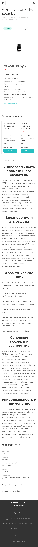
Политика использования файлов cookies (20, 523)
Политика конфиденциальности (21, 518)
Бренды (14, 502)
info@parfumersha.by (20, 513)
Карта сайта (19, 506)
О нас (24, 502)
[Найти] (33, 3)
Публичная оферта (20, 528)
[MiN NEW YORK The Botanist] (19, 47)
